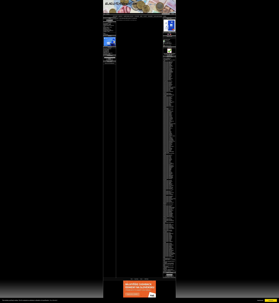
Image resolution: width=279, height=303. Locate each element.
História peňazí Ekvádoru (167, 98)
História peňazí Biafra (167, 77)
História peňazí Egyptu (167, 97)
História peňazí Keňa (167, 147)
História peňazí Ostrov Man (168, 187)
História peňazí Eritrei (167, 99)
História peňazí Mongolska (168, 176)
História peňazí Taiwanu (167, 235)
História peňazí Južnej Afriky (168, 139)
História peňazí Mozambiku (168, 177)
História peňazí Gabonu (167, 112)
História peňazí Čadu (167, 86)
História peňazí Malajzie (167, 168)
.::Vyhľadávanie (110, 55)
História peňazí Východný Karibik (169, 253)
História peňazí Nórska (167, 184)
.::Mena (109, 18)
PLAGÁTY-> (105, 28)
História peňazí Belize (167, 74)
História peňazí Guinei (167, 120)
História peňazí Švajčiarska (168, 226)
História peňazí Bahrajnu (167, 70)
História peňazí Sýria (167, 232)
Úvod (117, 18)
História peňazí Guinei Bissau (168, 121)
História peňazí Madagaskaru (168, 166)
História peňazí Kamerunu (167, 142)
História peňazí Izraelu (167, 132)
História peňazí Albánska (167, 62)
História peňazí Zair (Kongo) (168, 254)
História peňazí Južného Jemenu (169, 135)
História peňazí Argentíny (167, 65)
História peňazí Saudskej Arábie (169, 207)
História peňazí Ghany (167, 114)
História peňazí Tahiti (167, 234)
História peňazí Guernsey (167, 119)
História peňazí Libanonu (167, 159)
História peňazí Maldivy (167, 169)
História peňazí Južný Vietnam (168, 252)
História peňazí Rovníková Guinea (169, 198)
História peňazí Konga (167, 150)
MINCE (141, 16)
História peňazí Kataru (167, 145)
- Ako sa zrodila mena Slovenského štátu (167, 59)
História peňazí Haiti (166, 122)
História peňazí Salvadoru (167, 205)
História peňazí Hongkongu (168, 126)
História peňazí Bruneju (167, 83)
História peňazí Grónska (167, 116)
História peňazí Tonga (167, 240)
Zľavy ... (104, 33)
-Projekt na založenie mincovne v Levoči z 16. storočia (169, 271)
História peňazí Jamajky (167, 133)
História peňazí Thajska (167, 238)
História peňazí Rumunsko (168, 199)
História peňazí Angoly (167, 64)
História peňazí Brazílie (167, 82)
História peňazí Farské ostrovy (168, 101)
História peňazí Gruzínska (168, 117)
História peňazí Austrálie (167, 67)
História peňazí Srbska (167, 218)
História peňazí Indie (167, 127)
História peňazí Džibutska (167, 96)
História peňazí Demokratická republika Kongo (168, 152)
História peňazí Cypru (167, 93)
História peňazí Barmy (167, 73)
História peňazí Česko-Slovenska (169, 87)
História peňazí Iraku (167, 128)
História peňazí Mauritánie (167, 173)
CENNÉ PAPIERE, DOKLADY (129, 16)
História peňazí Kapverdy (167, 144)
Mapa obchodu (106, 52)
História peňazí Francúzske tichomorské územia (168, 110)
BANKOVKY (121, 16)
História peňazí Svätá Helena (168, 227)
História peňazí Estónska (167, 100)
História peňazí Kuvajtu (167, 156)
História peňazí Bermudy (167, 75)
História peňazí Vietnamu (167, 251)
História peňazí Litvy (167, 162)
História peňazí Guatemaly (168, 118)
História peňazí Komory (167, 149)
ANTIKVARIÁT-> (106, 23)
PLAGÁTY (145, 16)
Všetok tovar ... (106, 34)
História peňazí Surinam (167, 225)
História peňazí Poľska (167, 193)
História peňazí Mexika (167, 174)
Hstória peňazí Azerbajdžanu (168, 68)
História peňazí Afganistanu (168, 61)
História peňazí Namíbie (167, 180)
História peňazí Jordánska (168, 137)
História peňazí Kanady (167, 143)
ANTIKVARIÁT (115, 16)
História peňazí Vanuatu (167, 249)
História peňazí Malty (167, 170)
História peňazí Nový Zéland (168, 185)
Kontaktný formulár (168, 45)
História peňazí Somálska (167, 214)
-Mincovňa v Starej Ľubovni (168, 269)
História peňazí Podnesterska (168, 192)
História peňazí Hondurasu (168, 125)
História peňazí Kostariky (167, 155)
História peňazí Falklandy (167, 102)
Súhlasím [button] (271, 300)
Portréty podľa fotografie (158, 16)
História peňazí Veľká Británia (168, 250)
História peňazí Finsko (167, 105)
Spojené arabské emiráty (167, 216)
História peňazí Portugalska (168, 196)
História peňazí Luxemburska (168, 163)
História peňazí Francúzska (168, 111)
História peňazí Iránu (167, 129)
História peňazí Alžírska (167, 63)
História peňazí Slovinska (167, 212)
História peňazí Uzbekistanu (168, 248)
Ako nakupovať (106, 50)
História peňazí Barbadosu (168, 72)
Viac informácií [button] (53, 300)
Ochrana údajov (106, 49)
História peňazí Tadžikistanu (168, 233)
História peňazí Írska (167, 130)
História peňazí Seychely (167, 209)
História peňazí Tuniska (167, 243)
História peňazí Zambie (167, 255)
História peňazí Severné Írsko (168, 208)
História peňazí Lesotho (167, 158)
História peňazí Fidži (167, 103)
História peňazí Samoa (167, 206)
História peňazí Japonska (167, 134)
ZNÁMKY (164, 16)
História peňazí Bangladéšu (168, 71)
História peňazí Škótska (167, 211)
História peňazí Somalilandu (168, 213)
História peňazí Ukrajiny (167, 246)
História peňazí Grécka (167, 115)
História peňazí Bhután (167, 76)
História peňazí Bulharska (167, 84)
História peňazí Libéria (167, 160)
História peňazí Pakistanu (167, 188)
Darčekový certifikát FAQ (107, 53)
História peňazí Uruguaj (167, 247)
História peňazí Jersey (167, 136)
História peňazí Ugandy (167, 245)
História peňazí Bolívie (167, 79)
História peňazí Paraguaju (167, 190)
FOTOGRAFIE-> (106, 27)
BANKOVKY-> (105, 24)
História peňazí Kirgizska (167, 148)
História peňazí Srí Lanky (167, 219)
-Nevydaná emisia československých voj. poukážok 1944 (169, 259)
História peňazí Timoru (167, 239)
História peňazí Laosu (167, 157)
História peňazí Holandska (168, 124)
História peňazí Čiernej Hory (168, 88)
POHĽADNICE (150, 16)
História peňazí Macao (167, 164)
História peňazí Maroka (167, 171)
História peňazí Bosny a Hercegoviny (167, 80)
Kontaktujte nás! (106, 51)
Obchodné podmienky (107, 48)
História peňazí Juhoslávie (168, 138)
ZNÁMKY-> (105, 31)
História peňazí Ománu (167, 186)
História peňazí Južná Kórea (168, 140)
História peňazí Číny (167, 90)
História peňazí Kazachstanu (168, 146)
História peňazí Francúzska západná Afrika (168, 108)
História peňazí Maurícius (167, 172)
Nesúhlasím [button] (260, 300)
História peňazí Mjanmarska (168, 175)
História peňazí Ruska (167, 200)
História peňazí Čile (166, 89)
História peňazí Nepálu (167, 182)
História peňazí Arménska (167, 66)
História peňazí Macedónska (168, 165)
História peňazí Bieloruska (168, 78)
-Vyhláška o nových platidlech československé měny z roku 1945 (168, 264)
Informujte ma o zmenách (169, 54)
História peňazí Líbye (167, 161)
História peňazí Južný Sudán (168, 224)
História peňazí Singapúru (167, 210)
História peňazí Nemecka (167, 181)
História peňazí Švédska (167, 230)
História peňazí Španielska (168, 215)
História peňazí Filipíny (167, 104)
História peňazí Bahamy (167, 69)
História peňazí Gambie (167, 113)
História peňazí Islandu (167, 131)
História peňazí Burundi (167, 85)
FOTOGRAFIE (136, 16)
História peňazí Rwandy (167, 201)
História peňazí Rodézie (167, 197)
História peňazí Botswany (167, 81)
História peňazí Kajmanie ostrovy (169, 141)
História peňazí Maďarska (167, 167)
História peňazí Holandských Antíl (169, 123)
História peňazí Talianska (167, 236)
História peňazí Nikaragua (167, 183)
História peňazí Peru (167, 191)
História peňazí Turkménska (168, 244)
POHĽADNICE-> (106, 29)
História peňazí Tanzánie (167, 237)
